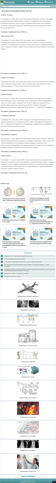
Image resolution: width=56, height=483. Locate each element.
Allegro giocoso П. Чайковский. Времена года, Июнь (18, 256)
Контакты (50, 2)
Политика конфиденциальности (28, 481)
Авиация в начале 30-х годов (12, 276)
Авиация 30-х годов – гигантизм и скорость (16, 273)
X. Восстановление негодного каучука (14, 259)
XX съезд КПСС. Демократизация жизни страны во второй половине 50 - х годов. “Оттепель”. (27, 265)
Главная (32, 2)
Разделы (41, 2)
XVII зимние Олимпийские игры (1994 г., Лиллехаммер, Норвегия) (22, 262)
